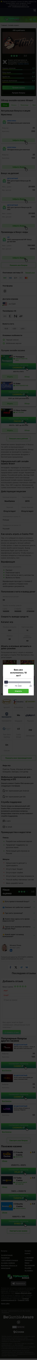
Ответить (18, 691)
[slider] (6, 682)
